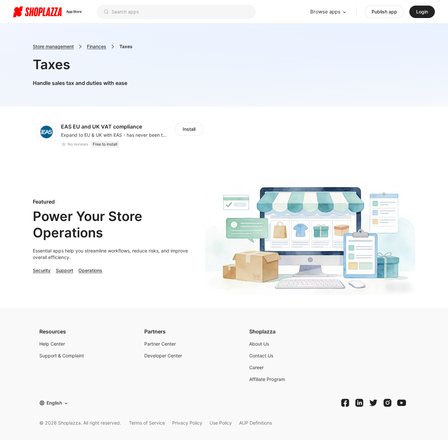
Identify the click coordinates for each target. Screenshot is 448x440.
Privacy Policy (187, 423)
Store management (53, 46)
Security (42, 270)
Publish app (384, 11)
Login (422, 11)
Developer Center (163, 355)
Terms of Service (147, 423)
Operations (90, 270)
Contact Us (261, 355)
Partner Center (160, 344)
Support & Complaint (61, 355)
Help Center (52, 344)
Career (256, 367)
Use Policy (221, 423)
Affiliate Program (267, 379)
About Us (259, 344)
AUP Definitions (255, 423)
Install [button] (189, 129)
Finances (96, 46)
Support (64, 270)
